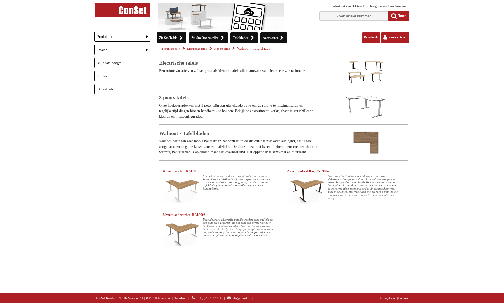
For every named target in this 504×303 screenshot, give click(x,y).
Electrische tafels (197, 48)
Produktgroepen (170, 48)
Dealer (123, 51)
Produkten (123, 38)
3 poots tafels (222, 48)
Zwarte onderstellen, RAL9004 (308, 171)
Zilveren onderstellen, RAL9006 (183, 215)
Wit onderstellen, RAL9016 (180, 171)
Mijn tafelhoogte (109, 63)
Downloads (105, 89)
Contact (103, 76)
